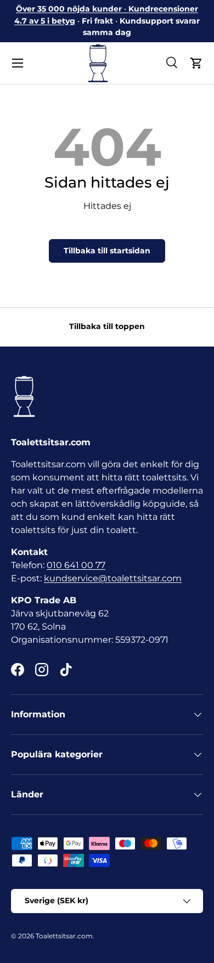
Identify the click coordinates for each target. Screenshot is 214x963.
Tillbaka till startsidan (107, 251)
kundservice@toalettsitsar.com (113, 578)
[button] (196, 63)
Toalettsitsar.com (64, 936)
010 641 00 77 (76, 565)
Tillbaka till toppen (107, 326)
